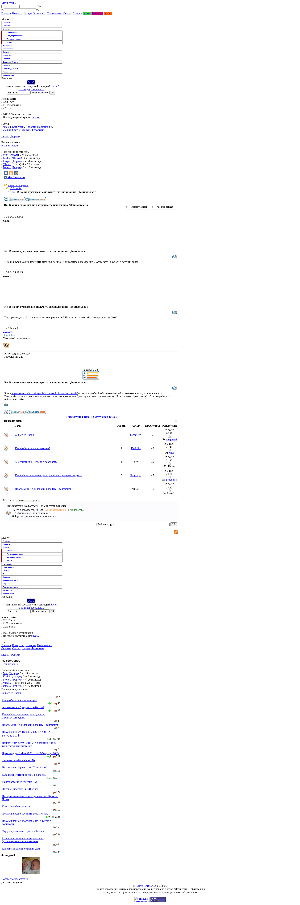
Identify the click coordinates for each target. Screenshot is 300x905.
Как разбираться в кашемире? (32, 448)
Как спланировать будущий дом (21, 848)
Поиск (21, 500)
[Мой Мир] (16, 173)
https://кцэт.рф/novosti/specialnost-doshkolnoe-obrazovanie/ (44, 393)
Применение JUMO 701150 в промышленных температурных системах (29, 744)
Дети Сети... (144, 885)
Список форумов (18, 185)
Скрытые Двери (24, 434)
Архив (9, 42)
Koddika (136, 448)
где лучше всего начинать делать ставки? (26, 813)
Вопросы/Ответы (10, 62)
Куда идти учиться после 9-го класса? (24, 774)
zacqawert (135, 434)
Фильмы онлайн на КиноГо (18, 760)
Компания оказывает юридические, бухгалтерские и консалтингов (23, 840)
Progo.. (7, 161)
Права (34, 500)
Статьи (67, 13)
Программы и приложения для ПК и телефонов (43, 488)
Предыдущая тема (78, 416)
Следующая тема (104, 416)
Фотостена (7, 55)
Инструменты (139, 207)
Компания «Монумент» (16, 806)
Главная (6, 13)
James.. (7, 167)
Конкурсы (39, 13)
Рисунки (97, 13)
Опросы (6, 65)
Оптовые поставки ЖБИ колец (20, 788)
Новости (17, 13)
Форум (28, 13)
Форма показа (165, 207)
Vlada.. (7, 164)
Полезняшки (54, 13)
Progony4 (135, 475)
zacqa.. (5, 136)
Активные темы (14, 39)
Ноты (87, 13)
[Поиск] (2, 10)
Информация (8, 75)
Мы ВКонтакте (16, 177)
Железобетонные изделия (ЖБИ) (21, 781)
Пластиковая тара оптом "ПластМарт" (24, 767)
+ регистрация (9, 145)
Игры (108, 13)
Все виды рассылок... (31, 89)
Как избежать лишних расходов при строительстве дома (48, 475)
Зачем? (55, 86)
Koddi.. (7, 158)
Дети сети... (8, 2)
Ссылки (77, 13)
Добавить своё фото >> (15, 878)
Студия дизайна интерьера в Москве (23, 831)
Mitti (5, 154)
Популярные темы (15, 36)
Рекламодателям (10, 69)
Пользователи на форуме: (13, 500)
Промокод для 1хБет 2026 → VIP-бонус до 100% (30, 753)
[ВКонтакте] (6, 173)
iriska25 (7, 332)
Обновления (12, 32)
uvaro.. (36, 117)
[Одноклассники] (11, 173)
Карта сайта (8, 72)
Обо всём (16, 188)
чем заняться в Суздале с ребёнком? (36, 461)
